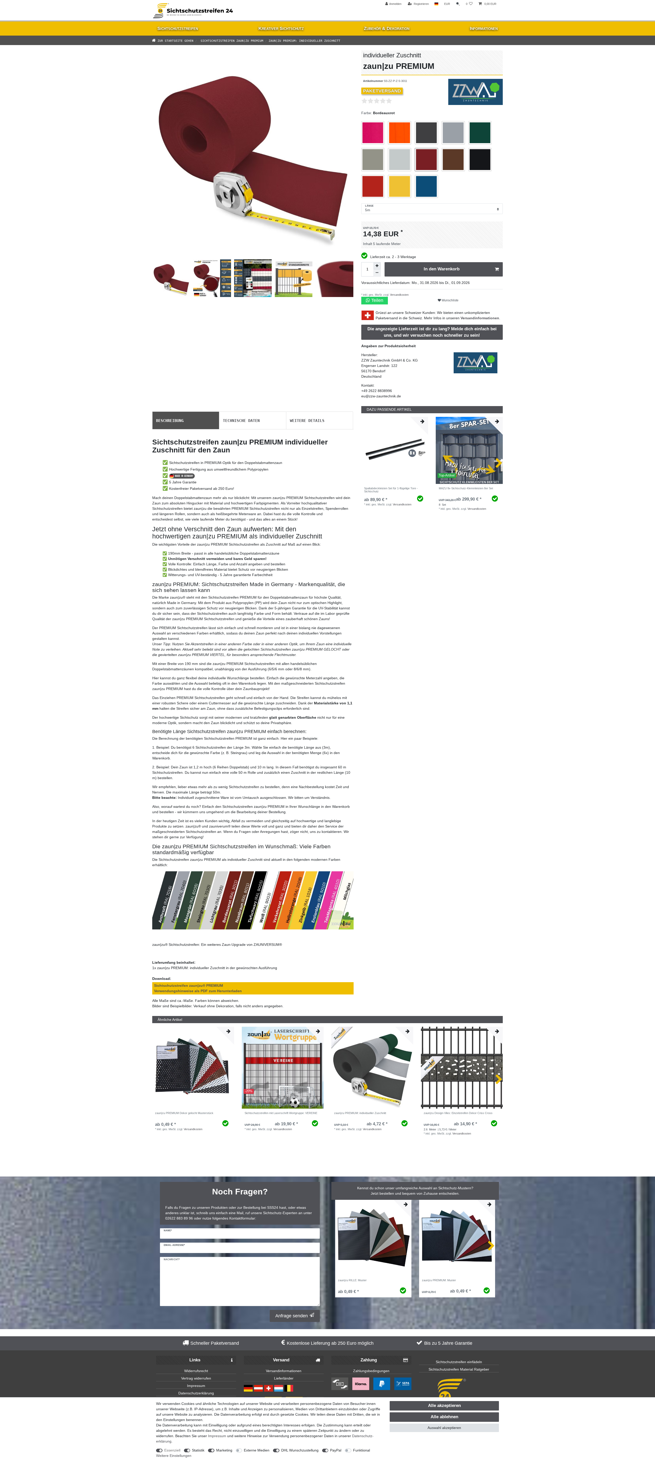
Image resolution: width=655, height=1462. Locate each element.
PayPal (335, 1450)
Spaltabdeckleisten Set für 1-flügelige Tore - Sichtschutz (391, 490)
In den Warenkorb (442, 269)
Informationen (484, 28)
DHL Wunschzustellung (300, 1450)
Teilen (376, 300)
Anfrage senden (291, 1315)
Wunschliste (449, 300)
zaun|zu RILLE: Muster (352, 1280)
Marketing (224, 1450)
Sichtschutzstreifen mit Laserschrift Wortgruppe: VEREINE (281, 1113)
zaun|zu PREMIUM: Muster (439, 1280)
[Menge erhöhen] (377, 265)
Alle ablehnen (444, 1416)
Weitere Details (307, 420)
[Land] (436, 4)
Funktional (361, 1450)
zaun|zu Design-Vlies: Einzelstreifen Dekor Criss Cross (458, 1113)
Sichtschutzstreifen (177, 28)
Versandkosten (399, 294)
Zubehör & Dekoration (386, 28)
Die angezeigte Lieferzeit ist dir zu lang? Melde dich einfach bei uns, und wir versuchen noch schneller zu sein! (432, 332)
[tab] (185, 420)
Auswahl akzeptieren (444, 1428)
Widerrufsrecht (196, 1371)
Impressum (196, 1386)
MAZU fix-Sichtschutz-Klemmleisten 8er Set (466, 488)
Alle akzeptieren (444, 1405)
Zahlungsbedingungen (371, 1371)
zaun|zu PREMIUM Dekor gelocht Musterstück (184, 1113)
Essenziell (172, 1450)
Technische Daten (241, 420)
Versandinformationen (480, 318)
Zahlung (369, 1360)
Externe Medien (256, 1450)
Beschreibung (170, 420)
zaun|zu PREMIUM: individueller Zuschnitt (360, 1113)
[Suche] (458, 4)
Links (194, 1360)
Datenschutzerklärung (196, 1393)
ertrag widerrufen (197, 1378)
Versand (281, 1360)
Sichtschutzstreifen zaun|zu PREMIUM (231, 40)
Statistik (198, 1450)
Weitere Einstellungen (173, 1456)
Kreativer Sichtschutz (281, 28)
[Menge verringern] (377, 273)
